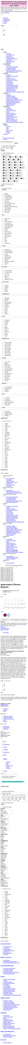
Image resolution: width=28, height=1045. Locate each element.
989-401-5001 (8, 11)
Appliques (7, 297)
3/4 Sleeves (7, 399)
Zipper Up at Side (9, 279)
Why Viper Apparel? (8, 716)
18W (12, 170)
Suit (6, 239)
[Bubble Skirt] (5, 822)
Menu (2, 49)
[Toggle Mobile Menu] (1, 738)
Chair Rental (9, 539)
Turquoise (7, 432)
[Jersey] (3, 852)
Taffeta (6, 334)
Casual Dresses (8, 196)
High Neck (7, 364)
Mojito (6, 425)
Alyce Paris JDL (10, 556)
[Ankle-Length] (4, 855)
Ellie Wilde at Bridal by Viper (13, 491)
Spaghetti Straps (8, 414)
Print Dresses (8, 231)
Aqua (6, 431)
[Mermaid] (4, 870)
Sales (4, 711)
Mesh (6, 327)
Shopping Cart (6, 20)
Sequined (7, 331)
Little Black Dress (9, 224)
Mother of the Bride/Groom (11, 206)
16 (16, 162)
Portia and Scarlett (10, 485)
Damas (7, 541)
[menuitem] (15, 18)
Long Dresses (8, 227)
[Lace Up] (4, 831)
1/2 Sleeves (7, 397)
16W (6, 170)
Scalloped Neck (8, 373)
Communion (8, 199)
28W (6, 175)
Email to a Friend (4, 629)
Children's (5, 749)
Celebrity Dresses (9, 251)
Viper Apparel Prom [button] (8, 475)
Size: (2, 596)
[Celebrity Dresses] (5, 824)
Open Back (7, 258)
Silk (6, 333)
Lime (6, 429)
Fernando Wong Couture (12, 510)
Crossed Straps (8, 272)
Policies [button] (5, 759)
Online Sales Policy (5, 628)
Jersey (6, 324)
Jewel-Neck (7, 366)
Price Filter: (5, 147)
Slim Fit (6, 391)
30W (12, 175)
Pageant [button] (5, 503)
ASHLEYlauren (10, 481)
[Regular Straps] (4, 882)
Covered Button (8, 270)
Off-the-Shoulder (9, 369)
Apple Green (8, 426)
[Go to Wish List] (2, 14)
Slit (5, 264)
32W (19, 175)
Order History (6, 727)
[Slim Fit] (4, 871)
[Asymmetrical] (4, 856)
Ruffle (6, 310)
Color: (2, 611)
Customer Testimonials (8, 718)
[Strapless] (4, 884)
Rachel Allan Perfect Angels (12, 531)
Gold (6, 460)
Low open (7, 275)
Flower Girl (7, 202)
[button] (5, 52)
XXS (6, 178)
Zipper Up (7, 278)
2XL (16, 181)
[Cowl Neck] (4, 861)
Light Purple (8, 442)
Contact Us (6, 708)
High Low (7, 255)
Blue (6, 436)
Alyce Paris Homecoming (12, 497)
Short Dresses (8, 236)
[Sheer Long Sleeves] (5, 878)
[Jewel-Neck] (4, 865)
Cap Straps (7, 411)
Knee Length (8, 349)
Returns (5, 710)
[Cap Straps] (4, 880)
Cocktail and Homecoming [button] (9, 494)
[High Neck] (4, 864)
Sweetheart (7, 379)
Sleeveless (7, 405)
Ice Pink (7, 444)
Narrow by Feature (7, 188)
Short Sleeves (8, 403)
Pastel (6, 291)
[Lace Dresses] (4, 820)
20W (19, 170)
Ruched (6, 262)
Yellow (6, 423)
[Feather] (3, 851)
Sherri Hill (8, 486)
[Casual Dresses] (6, 812)
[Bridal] (6, 809)
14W (22, 167)
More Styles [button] (6, 560)
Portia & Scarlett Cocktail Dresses (14, 500)
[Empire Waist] (4, 869)
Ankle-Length (8, 342)
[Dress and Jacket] (4, 818)
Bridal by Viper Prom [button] (8, 487)
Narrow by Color (7, 421)
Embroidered (8, 303)
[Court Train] (4, 858)
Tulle (6, 336)
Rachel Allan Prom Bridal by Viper (14, 493)
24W (12, 173)
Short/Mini (7, 351)
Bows (6, 300)
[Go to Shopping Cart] (1, 14)
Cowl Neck (7, 361)
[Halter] (4, 862)
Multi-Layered (8, 257)
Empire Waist (8, 388)
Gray (6, 464)
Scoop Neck (7, 374)
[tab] (15, 481)
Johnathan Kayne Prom (11, 482)
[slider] (25, 782)
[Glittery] (2, 835)
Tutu (6, 242)
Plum (6, 451)
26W (19, 173)
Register (5, 21)
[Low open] (4, 832)
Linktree (5, 721)
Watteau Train (8, 355)
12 (5, 162)
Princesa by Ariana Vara (11, 549)
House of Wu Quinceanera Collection (14, 552)
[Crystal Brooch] (4, 845)
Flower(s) (7, 306)
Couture (8, 507)
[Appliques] (4, 842)
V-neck (6, 380)
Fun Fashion (9, 511)
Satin (6, 330)
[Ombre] (2, 839)
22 (11, 165)
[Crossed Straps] (4, 830)
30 (11, 167)
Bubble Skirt (8, 249)
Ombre (6, 290)
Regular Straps (8, 412)
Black (6, 462)
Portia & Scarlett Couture (12, 518)
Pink (6, 445)
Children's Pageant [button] (7, 523)
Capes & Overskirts (10, 508)
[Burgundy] (5, 615)
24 (16, 165)
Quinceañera (6, 752)
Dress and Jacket (8, 221)
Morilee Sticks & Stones (11, 547)
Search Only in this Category (8, 145)
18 (22, 162)
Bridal (6, 193)
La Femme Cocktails (11, 499)
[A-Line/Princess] (4, 867)
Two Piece (7, 243)
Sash (6, 312)
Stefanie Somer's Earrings (12, 506)
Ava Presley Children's (11, 527)
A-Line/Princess (8, 387)
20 (5, 165)
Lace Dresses (8, 223)
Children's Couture (10, 526)
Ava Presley (9, 479)
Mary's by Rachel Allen (12, 550)
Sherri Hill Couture (10, 519)
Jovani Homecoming (11, 498)
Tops (6, 240)
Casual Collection (10, 563)
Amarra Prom (9, 490)
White (6, 467)
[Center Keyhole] (5, 825)
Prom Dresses (8, 208)
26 (22, 165)
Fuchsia (6, 448)
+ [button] (4, 477)
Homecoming (8, 205)
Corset (6, 254)
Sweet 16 (7, 212)
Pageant (5, 747)
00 (11, 157)
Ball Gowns (7, 218)
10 (20, 159)
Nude (6, 458)
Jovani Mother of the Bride (12, 557)
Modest (6, 228)
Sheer (6, 276)
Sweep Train (8, 352)
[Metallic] (2, 836)
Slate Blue (7, 435)
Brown (6, 461)
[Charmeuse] (3, 848)
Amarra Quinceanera (11, 540)
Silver (6, 465)
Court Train (7, 346)
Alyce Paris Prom (10, 478)
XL (10, 181)
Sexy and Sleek (8, 233)
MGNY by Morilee (10, 558)
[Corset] (5, 826)
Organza (7, 328)
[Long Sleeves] (5, 876)
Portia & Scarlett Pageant (12, 516)
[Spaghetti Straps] (4, 883)
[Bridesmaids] (6, 811)
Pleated (6, 260)
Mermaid (7, 389)
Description (6, 632)
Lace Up (7, 273)
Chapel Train (8, 345)
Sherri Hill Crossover (11, 520)
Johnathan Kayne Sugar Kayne (13, 532)
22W (6, 173)
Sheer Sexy (7, 234)
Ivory (6, 457)
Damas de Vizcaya (10, 543)
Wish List (5, 17)
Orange (6, 454)
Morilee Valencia (10, 545)
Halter (6, 363)
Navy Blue (7, 438)
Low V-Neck (8, 367)
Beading (7, 299)
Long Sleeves (8, 400)
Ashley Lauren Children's (12, 528)
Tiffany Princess (10, 535)
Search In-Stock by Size (8, 153)
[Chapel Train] (4, 857)
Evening (7, 200)
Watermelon (7, 449)
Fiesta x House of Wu (11, 544)
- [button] (4, 561)
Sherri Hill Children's (11, 533)
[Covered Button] (4, 829)
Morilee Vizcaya (10, 548)
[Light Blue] (8, 615)
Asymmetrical (8, 343)
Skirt (6, 237)
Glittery (6, 285)
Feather (6, 305)
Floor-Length (8, 348)
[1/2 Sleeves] (5, 874)
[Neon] (2, 838)
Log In (5, 23)
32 (16, 167)
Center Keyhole (8, 252)
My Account (6, 19)
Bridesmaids (7, 195)
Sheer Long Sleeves (9, 402)
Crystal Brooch (8, 302)
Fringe (6, 308)
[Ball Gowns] (4, 816)
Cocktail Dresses (8, 198)
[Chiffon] (3, 849)
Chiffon (6, 321)
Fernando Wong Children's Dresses (14, 529)
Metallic (7, 287)
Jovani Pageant (9, 512)
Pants (6, 230)
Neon (6, 288)
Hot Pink (7, 446)
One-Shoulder (8, 370)
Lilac (6, 441)
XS (12, 178)
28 (5, 167)
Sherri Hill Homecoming (12, 502)
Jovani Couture (9, 514)
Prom (4, 741)
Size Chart (3, 627)
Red (6, 452)
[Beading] (4, 843)
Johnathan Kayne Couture (12, 515)
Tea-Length (7, 354)
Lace (6, 309)
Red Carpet (7, 211)
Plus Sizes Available (9, 261)
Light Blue (7, 433)
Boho (6, 220)
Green (6, 428)
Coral (6, 455)
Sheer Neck (7, 376)
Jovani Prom (9, 483)
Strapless (7, 377)
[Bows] (4, 844)
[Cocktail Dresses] (6, 813)
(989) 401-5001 (4, 705)
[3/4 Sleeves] (5, 875)
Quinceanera (8, 209)
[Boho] (4, 817)
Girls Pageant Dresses (10, 203)
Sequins (6, 313)
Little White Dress (9, 226)
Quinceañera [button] (6, 536)
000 (6, 157)
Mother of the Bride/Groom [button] (9, 553)
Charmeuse (7, 320)
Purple (6, 439)
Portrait (6, 372)
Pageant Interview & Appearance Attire (15, 521)
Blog (4, 720)
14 (11, 162)
